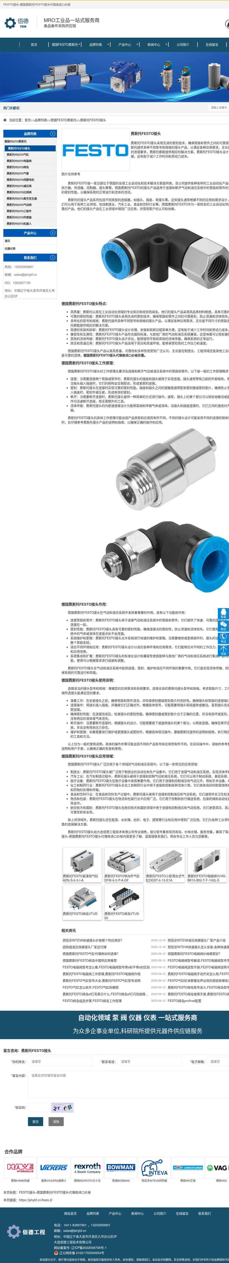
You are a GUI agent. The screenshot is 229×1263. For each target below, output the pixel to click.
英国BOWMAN (121, 1180)
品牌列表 (95, 44)
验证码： (21, 1107)
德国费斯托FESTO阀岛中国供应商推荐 (90, 960)
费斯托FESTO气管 (18, 173)
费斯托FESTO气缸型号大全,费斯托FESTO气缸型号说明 (101, 980)
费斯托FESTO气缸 (18, 155)
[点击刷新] (62, 1108)
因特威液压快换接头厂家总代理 (84, 947)
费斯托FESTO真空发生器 (22, 198)
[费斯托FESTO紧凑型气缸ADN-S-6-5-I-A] (82, 860)
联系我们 (30, 257)
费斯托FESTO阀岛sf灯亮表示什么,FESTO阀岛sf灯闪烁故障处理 (107, 994)
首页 (34, 44)
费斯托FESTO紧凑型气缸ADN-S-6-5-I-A (80, 878)
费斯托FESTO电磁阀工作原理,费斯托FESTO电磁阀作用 (101, 974)
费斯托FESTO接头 (93, 120)
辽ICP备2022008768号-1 (89, 1247)
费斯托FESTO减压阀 (19, 186)
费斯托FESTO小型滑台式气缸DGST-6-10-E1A (165, 878)
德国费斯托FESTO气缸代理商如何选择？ (91, 953)
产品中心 (125, 44)
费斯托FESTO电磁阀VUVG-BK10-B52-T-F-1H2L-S (207, 878)
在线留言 (212, 44)
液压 (7, 241)
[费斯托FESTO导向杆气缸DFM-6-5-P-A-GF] (123, 860)
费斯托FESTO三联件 (19, 211)
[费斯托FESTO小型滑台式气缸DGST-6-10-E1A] (165, 860)
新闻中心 (154, 44)
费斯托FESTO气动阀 (19, 205)
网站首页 (70, 1213)
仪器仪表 (10, 248)
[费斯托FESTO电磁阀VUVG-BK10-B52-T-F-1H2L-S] (207, 860)
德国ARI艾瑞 (187, 1180)
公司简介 (183, 44)
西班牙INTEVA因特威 (154, 1180)
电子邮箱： (198, 1061)
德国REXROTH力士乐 (87, 1180)
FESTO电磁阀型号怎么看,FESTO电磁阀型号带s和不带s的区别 (106, 967)
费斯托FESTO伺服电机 (20, 180)
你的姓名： (19, 1061)
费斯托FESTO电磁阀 (19, 161)
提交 (35, 1121)
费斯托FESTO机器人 (19, 224)
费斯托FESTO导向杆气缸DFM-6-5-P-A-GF (122, 878)
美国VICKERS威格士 (53, 1180)
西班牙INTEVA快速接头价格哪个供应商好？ (93, 940)
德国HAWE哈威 (20, 1180)
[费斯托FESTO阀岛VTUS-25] (123, 898)
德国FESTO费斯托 (65, 44)
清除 (56, 1121)
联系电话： (109, 1061)
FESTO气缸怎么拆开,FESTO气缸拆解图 (91, 987)
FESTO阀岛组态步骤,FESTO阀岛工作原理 (92, 1000)
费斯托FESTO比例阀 (19, 192)
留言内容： (19, 1075)
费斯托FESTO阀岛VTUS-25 (122, 915)
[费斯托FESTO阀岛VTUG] (82, 898)
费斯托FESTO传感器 (19, 217)
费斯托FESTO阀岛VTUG (80, 913)
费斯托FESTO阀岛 (18, 167)
